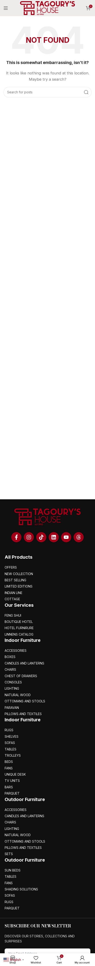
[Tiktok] (41, 537)
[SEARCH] (86, 92)
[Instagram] (29, 537)
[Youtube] (66, 537)
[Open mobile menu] (5, 8)
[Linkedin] (54, 537)
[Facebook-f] (16, 537)
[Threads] (79, 537)
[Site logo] (47, 8)
